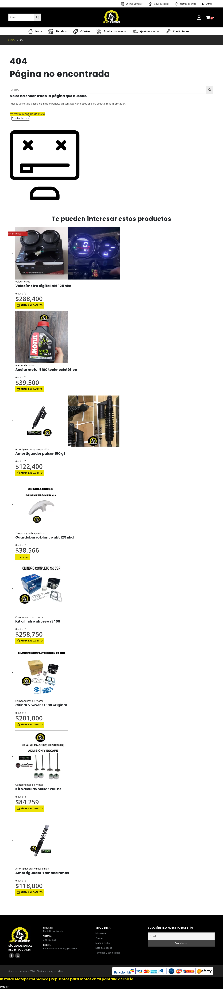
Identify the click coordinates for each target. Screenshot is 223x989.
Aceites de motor (25, 365)
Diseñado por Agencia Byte (50, 971)
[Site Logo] (111, 17)
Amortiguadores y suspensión (32, 449)
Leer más (22, 557)
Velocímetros (22, 281)
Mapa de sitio (102, 942)
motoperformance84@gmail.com (60, 948)
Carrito (99, 938)
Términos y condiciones (107, 952)
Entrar (209, 3)
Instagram (17, 955)
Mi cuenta (100, 933)
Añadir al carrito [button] (32, 305)
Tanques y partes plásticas (30, 533)
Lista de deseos (103, 947)
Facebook (11, 955)
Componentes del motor (29, 617)
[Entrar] (199, 17)
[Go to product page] (114, 253)
